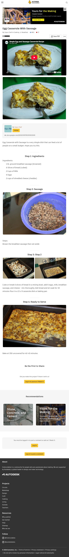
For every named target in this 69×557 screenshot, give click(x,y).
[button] (2, 2)
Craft (3, 496)
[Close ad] (64, 9)
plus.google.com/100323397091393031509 (21, 135)
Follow (16, 130)
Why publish (6, 517)
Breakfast (25, 32)
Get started (6, 520)
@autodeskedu (10, 542)
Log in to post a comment (34, 454)
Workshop (5, 490)
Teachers (5, 508)
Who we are (6, 528)
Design (4, 493)
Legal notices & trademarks (44, 553)
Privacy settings (50, 550)
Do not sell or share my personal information (19, 553)
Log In (34, 445)
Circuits (4, 487)
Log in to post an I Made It (34, 382)
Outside (4, 505)
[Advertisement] (34, 16)
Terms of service (24, 550)
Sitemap (5, 526)
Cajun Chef (8, 32)
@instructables (10, 538)
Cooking (16, 32)
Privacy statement (37, 550)
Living (4, 502)
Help (3, 523)
